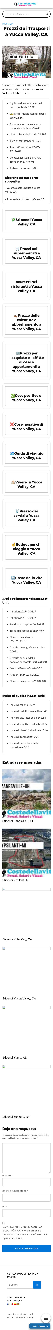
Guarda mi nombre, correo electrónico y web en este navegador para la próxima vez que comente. (26, 1232)
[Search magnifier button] (47, 14)
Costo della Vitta (16, 1297)
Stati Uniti (7, 24)
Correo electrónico (15, 1191)
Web (4, 1206)
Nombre (7, 1175)
